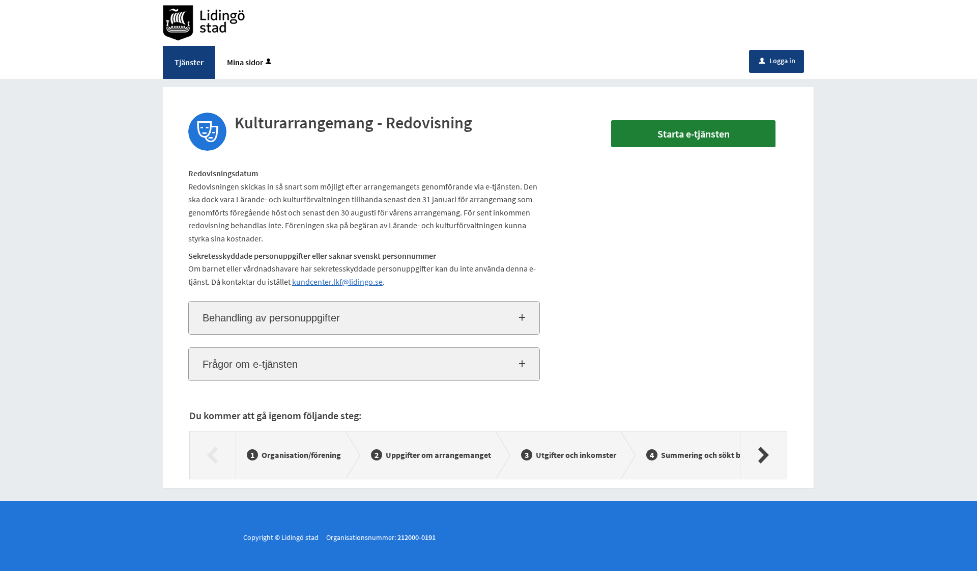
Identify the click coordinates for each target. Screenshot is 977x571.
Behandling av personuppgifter (271, 317)
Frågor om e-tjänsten (250, 364)
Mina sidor (245, 62)
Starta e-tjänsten (693, 133)
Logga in (777, 60)
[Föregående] (213, 454)
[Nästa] (763, 454)
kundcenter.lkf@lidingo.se (337, 282)
